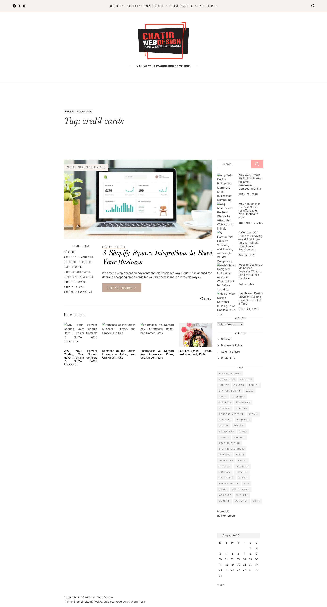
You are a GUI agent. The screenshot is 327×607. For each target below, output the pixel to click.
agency (224, 385)
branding (238, 396)
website (224, 501)
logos (240, 454)
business (225, 402)
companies (243, 402)
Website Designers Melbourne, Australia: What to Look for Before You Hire (250, 271)
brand (223, 396)
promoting (226, 478)
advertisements (230, 373)
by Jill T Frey (80, 245)
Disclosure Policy (232, 345)
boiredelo (223, 511)
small (223, 489)
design (253, 414)
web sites (241, 501)
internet (225, 454)
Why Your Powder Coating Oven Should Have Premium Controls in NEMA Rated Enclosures (80, 357)
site (247, 483)
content (241, 408)
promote (242, 472)
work (256, 501)
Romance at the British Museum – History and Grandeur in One (118, 354)
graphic (239, 437)
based (250, 391)
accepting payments (78, 257)
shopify (88, 277)
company (225, 408)
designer (225, 420)
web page (225, 495)
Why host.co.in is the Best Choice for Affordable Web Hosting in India (249, 210)
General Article (114, 246)
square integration (78, 291)
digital (224, 425)
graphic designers (232, 449)
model (242, 460)
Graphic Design (153, 5)
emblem (239, 425)
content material (231, 414)
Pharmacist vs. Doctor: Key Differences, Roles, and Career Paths (157, 354)
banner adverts (230, 391)
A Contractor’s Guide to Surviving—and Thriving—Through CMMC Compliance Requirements (250, 241)
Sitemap (226, 339)
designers (243, 420)
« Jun (220, 584)
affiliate (246, 379)
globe (243, 431)
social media (241, 489)
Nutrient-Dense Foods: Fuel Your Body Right (195, 352)
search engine (229, 483)
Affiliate (115, 5)
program (225, 472)
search (243, 478)
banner (254, 385)
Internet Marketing (181, 5)
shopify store (74, 286)
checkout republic (78, 262)
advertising (227, 379)
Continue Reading (120, 288)
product (225, 466)
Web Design (207, 5)
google (224, 437)
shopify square (75, 281)
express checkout (77, 272)
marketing (226, 460)
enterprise (226, 431)
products (242, 466)
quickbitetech (226, 515)
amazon (239, 385)
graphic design (229, 443)
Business (132, 5)
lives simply (73, 277)
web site (242, 495)
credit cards (73, 267)
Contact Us (228, 358)
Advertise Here (230, 351)
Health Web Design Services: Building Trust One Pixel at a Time (250, 298)
